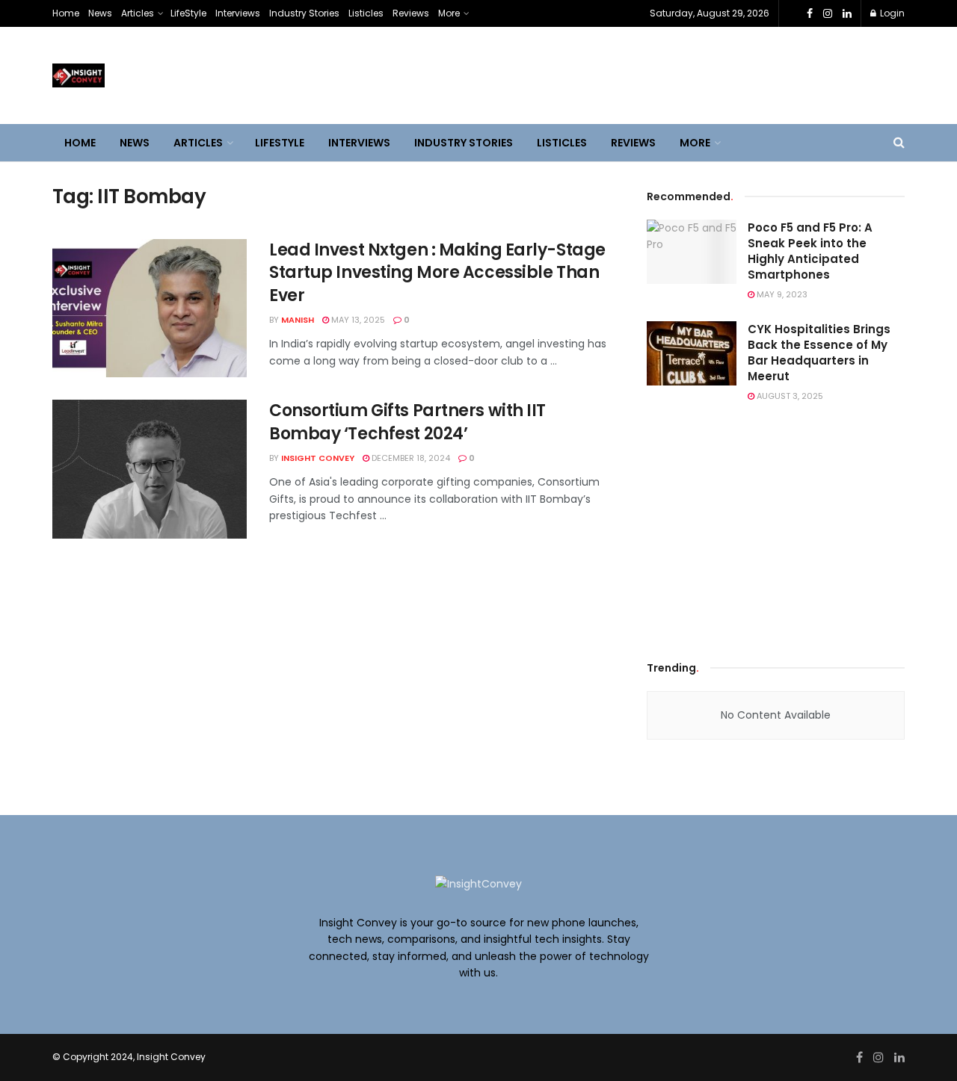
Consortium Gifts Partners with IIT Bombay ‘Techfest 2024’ (407, 422)
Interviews (237, 13)
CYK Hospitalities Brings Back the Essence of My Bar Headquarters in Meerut (819, 352)
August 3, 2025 (788, 396)
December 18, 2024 (409, 458)
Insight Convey (317, 458)
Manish (297, 320)
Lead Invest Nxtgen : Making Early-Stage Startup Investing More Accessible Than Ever (437, 273)
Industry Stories (304, 13)
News (100, 13)
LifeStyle (188, 13)
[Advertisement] (776, 528)
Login (891, 13)
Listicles (366, 13)
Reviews (411, 13)
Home (65, 13)
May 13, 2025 (357, 320)
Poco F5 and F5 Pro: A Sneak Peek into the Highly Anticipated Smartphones (810, 251)
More (449, 13)
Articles (137, 13)
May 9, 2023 (780, 294)
